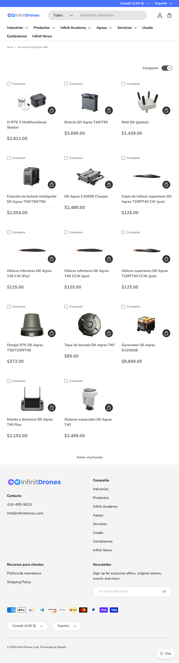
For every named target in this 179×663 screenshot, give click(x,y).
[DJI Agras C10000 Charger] (89, 176)
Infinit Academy (73, 27)
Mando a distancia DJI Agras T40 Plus (30, 422)
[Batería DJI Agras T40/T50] (89, 102)
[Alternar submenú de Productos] (53, 27)
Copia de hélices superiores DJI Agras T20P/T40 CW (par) (147, 199)
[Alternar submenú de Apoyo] (110, 27)
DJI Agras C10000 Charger (86, 196)
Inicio (10, 47)
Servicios (124, 27)
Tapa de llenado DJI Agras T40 (89, 345)
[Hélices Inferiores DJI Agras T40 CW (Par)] (32, 250)
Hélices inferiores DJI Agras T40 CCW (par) (86, 273)
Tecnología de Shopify (53, 647)
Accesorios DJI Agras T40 (32, 47)
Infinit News (42, 36)
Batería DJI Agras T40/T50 (86, 122)
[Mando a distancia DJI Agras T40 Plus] (32, 399)
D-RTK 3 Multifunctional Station (26, 125)
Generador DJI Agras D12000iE (138, 348)
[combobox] (97, 15)
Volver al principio (90, 457)
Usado (147, 27)
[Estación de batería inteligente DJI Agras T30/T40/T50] (32, 176)
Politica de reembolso (24, 573)
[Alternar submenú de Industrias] (26, 27)
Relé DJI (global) (135, 122)
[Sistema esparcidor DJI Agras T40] (89, 399)
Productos (42, 27)
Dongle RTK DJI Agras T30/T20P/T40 (25, 348)
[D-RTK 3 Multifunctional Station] (32, 102)
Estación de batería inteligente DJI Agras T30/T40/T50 (32, 199)
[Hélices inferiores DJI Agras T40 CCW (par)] (89, 250)
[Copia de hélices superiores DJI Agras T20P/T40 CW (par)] (147, 176)
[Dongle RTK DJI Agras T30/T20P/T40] (32, 325)
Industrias (15, 27)
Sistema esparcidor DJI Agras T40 (88, 422)
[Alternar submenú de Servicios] (135, 27)
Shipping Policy (19, 582)
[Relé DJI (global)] (147, 102)
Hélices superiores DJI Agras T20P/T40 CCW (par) (145, 273)
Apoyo (101, 27)
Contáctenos (17, 36)
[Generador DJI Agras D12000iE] (147, 325)
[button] (169, 15)
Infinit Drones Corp (28, 647)
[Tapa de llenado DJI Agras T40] (89, 325)
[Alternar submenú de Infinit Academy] (89, 27)
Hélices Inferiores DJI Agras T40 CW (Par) (29, 273)
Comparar (150, 68)
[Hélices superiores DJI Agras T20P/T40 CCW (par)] (147, 250)
